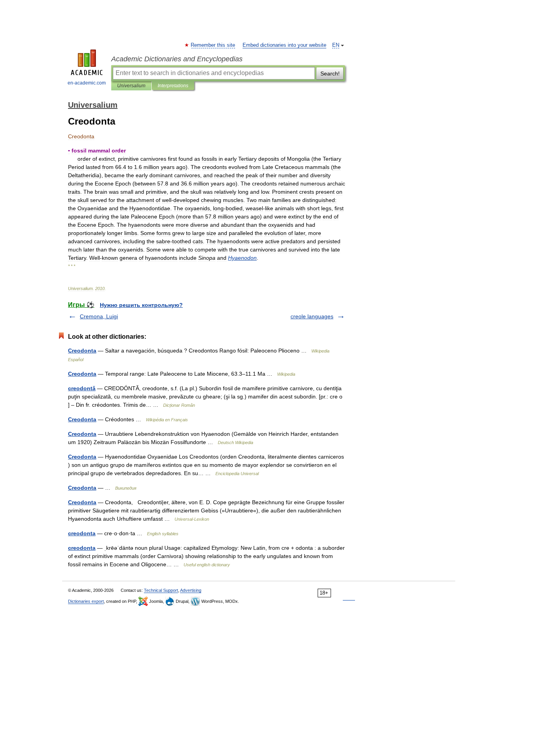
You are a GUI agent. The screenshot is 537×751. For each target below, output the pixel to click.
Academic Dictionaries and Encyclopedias (177, 59)
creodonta (82, 533)
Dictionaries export (86, 601)
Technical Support (161, 590)
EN (335, 45)
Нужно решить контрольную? (141, 305)
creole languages (312, 316)
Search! (330, 73)
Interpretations (173, 85)
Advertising (190, 590)
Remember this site (213, 45)
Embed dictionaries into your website (284, 45)
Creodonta (82, 350)
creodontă (82, 388)
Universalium (131, 85)
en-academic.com (87, 83)
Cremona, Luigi (99, 316)
